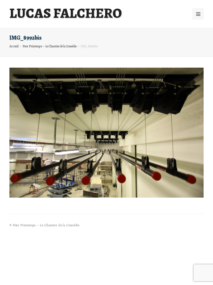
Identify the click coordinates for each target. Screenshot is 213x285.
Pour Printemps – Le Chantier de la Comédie (49, 46)
